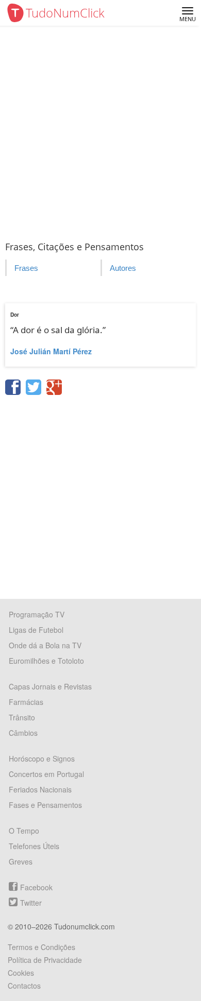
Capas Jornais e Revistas (50, 686)
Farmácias (26, 702)
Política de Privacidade (45, 960)
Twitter (31, 903)
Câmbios (23, 733)
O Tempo (24, 830)
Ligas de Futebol (36, 630)
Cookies (21, 973)
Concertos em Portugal (46, 774)
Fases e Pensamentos (45, 805)
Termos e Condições (41, 947)
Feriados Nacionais (40, 789)
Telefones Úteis (34, 846)
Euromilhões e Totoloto (46, 660)
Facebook (36, 887)
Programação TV (36, 614)
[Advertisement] (100, 131)
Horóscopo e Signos (42, 758)
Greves (20, 861)
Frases (26, 268)
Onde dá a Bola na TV (45, 645)
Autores (123, 268)
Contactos (24, 985)
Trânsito (22, 717)
